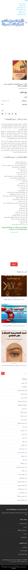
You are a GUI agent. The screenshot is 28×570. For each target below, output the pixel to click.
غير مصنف (24, 408)
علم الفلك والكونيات (22, 405)
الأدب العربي (24, 383)
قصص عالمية (22, 12)
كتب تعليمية (24, 445)
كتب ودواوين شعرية (22, 500)
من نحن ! (25, 534)
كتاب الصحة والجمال (23, 88)
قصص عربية (24, 419)
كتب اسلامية (22, 5)
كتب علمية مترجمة (22, 474)
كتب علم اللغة (23, 463)
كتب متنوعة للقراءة (22, 489)
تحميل (14, 264)
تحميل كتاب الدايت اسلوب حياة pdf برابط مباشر (14, 326)
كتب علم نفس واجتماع (21, 467)
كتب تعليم (24, 441)
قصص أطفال (23, 412)
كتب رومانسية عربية (20, 9)
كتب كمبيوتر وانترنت (22, 485)
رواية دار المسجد (23, 550)
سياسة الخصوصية (23, 523)
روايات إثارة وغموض (22, 390)
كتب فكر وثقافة (23, 478)
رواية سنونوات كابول (23, 554)
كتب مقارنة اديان (21, 14)
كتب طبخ (25, 460)
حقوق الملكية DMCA (22, 530)
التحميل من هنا (14, 232)
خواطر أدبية (24, 387)
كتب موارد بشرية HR (22, 496)
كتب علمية (24, 471)
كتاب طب (24, 427)
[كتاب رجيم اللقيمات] (20, 70)
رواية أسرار (25, 547)
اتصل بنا (25, 527)
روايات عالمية (24, 394)
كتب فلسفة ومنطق (22, 482)
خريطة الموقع (24, 537)
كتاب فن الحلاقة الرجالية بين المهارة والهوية (14, 299)
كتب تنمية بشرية (21, 7)
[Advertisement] (14, 44)
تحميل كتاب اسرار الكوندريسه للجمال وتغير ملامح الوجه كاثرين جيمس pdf (14, 365)
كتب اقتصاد (24, 434)
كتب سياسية (22, 11)
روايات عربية (22, 4)
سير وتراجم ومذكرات (22, 401)
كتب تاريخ (24, 438)
